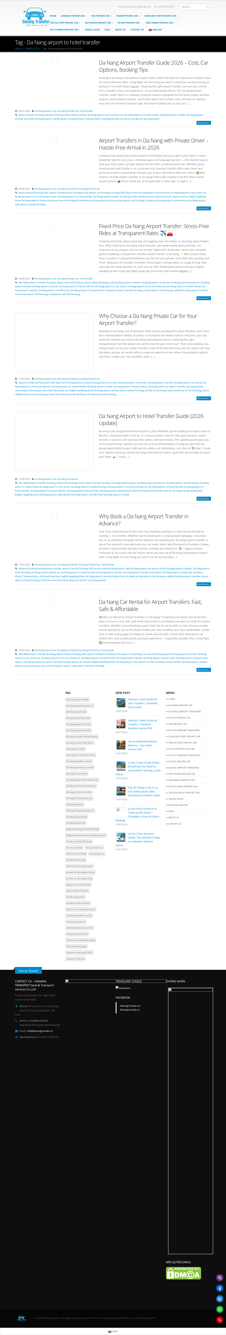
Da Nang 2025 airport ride (124, 192)
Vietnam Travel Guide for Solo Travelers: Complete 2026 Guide (142, 703)
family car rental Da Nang (79, 841)
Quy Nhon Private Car (98, 22)
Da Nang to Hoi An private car (81, 785)
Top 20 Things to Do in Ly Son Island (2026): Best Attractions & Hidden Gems (144, 791)
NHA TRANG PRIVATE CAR (181, 773)
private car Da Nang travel (158, 390)
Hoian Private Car (127, 15)
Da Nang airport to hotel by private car (127, 486)
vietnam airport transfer (78, 903)
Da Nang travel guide (76, 816)
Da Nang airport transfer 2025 (158, 658)
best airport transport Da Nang (98, 654)
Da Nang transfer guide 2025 (187, 490)
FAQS (107, 29)
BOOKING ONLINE (178, 805)
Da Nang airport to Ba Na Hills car (76, 286)
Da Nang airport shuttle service (182, 482)
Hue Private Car (100, 15)
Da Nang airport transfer (172, 114)
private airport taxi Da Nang (129, 200)
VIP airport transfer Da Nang (101, 394)
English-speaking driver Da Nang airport (90, 390)
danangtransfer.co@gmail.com (135, 6)
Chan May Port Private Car (160, 15)
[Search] (207, 7)
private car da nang (75, 859)
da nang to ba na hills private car (82, 779)
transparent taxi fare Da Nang (64, 294)
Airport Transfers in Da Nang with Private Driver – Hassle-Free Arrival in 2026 (154, 144)
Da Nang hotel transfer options (155, 490)
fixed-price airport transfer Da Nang (58, 200)
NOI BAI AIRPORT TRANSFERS (183, 767)
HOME (171, 699)
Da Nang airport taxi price (44, 286)
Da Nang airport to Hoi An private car (60, 658)
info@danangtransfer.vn (40, 1031)
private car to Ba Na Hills (78, 884)
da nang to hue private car (79, 798)
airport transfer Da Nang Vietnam (35, 114)
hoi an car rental (74, 847)
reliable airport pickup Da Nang (31, 394)
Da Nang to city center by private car (49, 390)
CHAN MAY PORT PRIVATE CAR (184, 736)
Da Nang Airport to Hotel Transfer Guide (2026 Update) (151, 419)
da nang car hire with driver (79, 742)
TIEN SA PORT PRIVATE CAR (182, 742)
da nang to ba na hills (76, 773)
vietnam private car (75, 921)
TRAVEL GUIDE (92, 29)
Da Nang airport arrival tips (132, 382)
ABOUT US (120, 29)
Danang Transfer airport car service (72, 661)
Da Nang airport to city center (110, 286)
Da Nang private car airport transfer (166, 386)
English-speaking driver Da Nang (82, 829)
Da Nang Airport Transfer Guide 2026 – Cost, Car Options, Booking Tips (153, 66)
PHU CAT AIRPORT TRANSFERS (184, 755)
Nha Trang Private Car (159, 22)
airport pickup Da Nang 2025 (33, 192)
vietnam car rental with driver (80, 909)
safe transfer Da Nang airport (73, 494)
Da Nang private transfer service (137, 196)
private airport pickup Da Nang (128, 390)
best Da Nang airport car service (142, 568)
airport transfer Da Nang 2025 (33, 382)
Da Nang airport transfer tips (177, 572)
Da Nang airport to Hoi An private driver (36, 196)
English (157, 29)
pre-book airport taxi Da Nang (119, 576)
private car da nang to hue (79, 878)
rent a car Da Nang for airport (55, 665)
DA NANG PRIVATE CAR (180, 705)
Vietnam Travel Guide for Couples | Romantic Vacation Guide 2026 (142, 724)
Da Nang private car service (116, 118)
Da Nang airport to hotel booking (88, 486)
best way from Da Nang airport (66, 382)
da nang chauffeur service (79, 761)
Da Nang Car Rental (67, 188)
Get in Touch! (28, 971)
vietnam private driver (77, 933)
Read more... (204, 122)
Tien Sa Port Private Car (64, 22)
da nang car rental (75, 748)
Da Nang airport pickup (123, 482)
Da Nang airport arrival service (154, 192)
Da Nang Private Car (67, 111)
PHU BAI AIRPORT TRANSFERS (184, 730)
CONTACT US (137, 29)
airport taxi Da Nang (67, 482)
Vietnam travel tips (75, 958)
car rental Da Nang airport (156, 654)
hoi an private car (94, 847)
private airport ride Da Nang (158, 290)
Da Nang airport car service (156, 282)
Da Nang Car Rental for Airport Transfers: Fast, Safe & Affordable (150, 605)
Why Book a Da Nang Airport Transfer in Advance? (143, 519)
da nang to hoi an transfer (79, 791)
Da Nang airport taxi (45, 111)
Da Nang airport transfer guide (51, 118)
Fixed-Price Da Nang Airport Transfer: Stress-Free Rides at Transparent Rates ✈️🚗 (154, 229)
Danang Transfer (74, 804)
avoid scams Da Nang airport (109, 568)
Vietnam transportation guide (80, 940)
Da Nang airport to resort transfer (48, 490)
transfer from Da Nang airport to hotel (109, 494)
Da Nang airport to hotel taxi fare (165, 486)
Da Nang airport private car (185, 282)
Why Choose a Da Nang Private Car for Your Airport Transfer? (148, 319)
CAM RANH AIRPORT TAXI (181, 780)
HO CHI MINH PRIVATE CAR (182, 786)
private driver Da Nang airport (190, 200)
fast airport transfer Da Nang (149, 661)
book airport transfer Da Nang (94, 482)
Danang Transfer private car (80, 810)
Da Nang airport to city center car (188, 192)
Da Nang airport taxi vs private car (105, 114)
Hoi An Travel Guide (76, 853)
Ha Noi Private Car (128, 22)
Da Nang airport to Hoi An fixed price (146, 286)
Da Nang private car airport (38, 661)
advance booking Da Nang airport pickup (39, 568)
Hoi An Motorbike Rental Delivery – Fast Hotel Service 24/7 (142, 745)
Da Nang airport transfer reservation (142, 572)
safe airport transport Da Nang (88, 665)
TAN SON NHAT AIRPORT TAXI (184, 792)
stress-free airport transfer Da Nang (67, 394)
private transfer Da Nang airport (181, 661)
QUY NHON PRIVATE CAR (181, 748)
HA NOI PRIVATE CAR (179, 761)
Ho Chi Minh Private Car (64, 29)
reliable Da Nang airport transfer (190, 290)
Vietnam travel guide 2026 (79, 952)
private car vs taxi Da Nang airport (191, 390)
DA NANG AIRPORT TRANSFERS (184, 711)
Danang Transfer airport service (171, 196)
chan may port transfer (77, 699)
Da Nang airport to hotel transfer (141, 114)
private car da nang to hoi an (80, 872)
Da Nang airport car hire (160, 382)
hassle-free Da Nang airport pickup (96, 200)
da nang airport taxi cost (78, 717)
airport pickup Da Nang (96, 282)
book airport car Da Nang (96, 192)
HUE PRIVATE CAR (177, 724)
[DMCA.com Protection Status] (183, 1272)
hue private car (96, 853)
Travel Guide (86, 111)
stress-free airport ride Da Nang (31, 294)
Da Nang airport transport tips (83, 490)
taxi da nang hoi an (75, 896)
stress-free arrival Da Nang (54, 580)
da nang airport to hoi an (78, 724)
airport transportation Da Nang (65, 192)
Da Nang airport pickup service (70, 114)
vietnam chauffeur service (79, 915)
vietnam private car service (79, 927)
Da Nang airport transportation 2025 (119, 490)
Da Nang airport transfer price (54, 290)
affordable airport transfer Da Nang (36, 282)
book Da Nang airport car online (100, 382)
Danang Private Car (73, 15)
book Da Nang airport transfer (125, 282)
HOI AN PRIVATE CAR (179, 717)
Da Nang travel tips (50, 576)
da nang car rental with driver (80, 754)
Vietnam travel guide (76, 946)
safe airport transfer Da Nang (30, 204)
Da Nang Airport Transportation (84, 118)
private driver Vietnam (77, 890)
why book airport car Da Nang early (87, 580)
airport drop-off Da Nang (69, 282)
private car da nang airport (146, 118)
